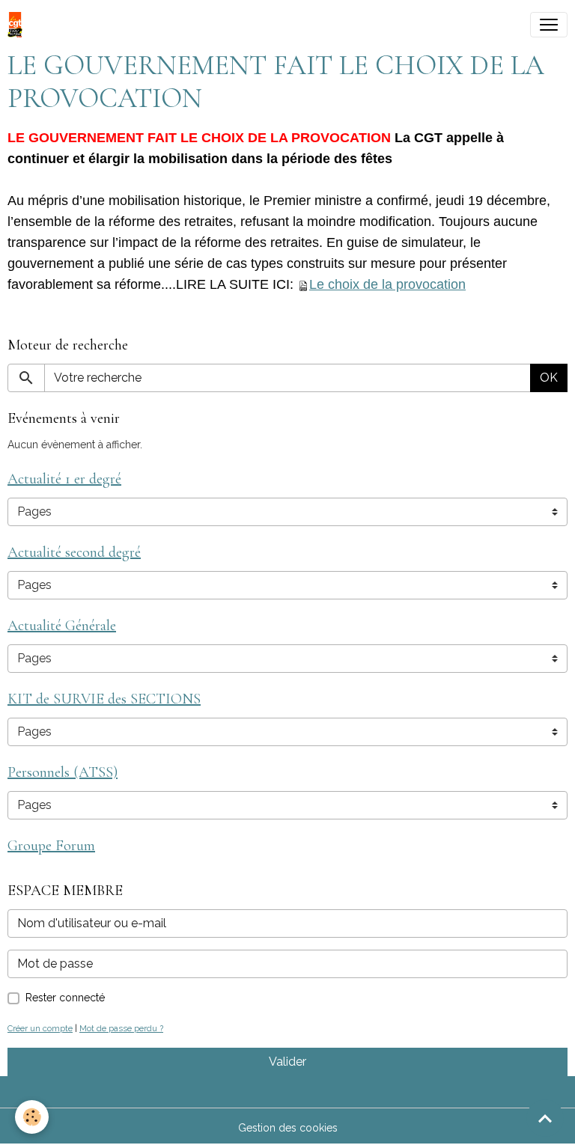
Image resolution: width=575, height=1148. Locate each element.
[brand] (17, 24)
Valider (287, 1061)
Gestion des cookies (288, 1128)
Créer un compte (40, 1028)
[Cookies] (32, 1117)
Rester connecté (65, 998)
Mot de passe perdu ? (121, 1028)
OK (549, 377)
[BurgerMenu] (549, 24)
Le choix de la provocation (387, 284)
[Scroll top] (545, 1118)
